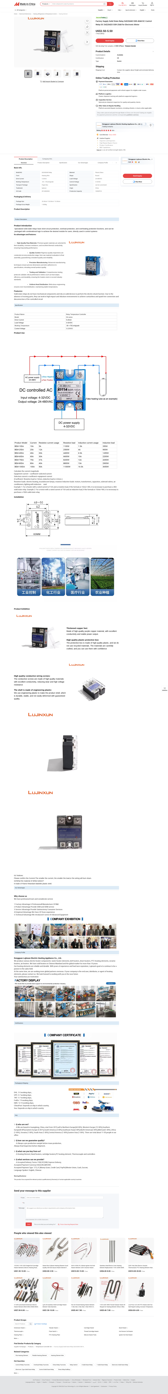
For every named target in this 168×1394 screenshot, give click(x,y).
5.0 (130, 162)
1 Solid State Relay (102, 1365)
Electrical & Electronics (25, 14)
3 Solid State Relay (87, 1365)
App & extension (130, 10)
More (15, 1373)
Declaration (104, 1386)
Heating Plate (18, 1335)
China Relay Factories (59, 1365)
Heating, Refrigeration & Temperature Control (45, 14)
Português (51, 1382)
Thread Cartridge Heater (91, 1331)
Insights (133, 1380)
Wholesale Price (87, 1380)
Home (15, 14)
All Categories (21, 10)
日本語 (105, 1382)
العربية (94, 1382)
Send (28, 1224)
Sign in (152, 5)
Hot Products (36, 1380)
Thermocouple (18, 1331)
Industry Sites (96, 1380)
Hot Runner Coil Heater (126, 1331)
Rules (152, 10)
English (39, 1382)
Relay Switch (73, 1365)
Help (119, 10)
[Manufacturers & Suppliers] (24, 4)
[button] (112, 162)
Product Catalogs (41, 1324)
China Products (46, 1380)
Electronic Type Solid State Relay (25, 1369)
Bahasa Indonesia (138, 1382)
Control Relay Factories (23, 1365)
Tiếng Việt (128, 1382)
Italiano (74, 1382)
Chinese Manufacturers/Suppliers (61, 1380)
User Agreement (95, 1386)
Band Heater (123, 1328)
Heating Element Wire (57, 1355)
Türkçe (122, 1382)
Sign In (99, 150)
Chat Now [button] (141, 41)
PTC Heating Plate (54, 1335)
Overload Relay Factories (41, 1365)
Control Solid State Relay (46, 1369)
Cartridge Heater (89, 1328)
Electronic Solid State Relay (120, 1365)
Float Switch (52, 1331)
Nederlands (88, 1382)
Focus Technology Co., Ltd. (71, 1386)
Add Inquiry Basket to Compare (53, 81)
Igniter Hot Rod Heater (126, 1335)
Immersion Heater (19, 1328)
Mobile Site (126, 1380)
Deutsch (80, 1382)
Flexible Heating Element (39, 1355)
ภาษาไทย (115, 1382)
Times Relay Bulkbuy (64, 1369)
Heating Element (63, 14)
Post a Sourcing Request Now (68, 1224)
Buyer (109, 10)
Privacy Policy (113, 1386)
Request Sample (130, 46)
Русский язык (66, 1382)
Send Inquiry (109, 41)
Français (58, 1382)
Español (45, 1382)
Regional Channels (107, 1380)
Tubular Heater (53, 1328)
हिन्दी (110, 1382)
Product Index (117, 1380)
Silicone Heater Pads (90, 1335)
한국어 (100, 1382)
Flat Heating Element (22, 1355)
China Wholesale (76, 1380)
